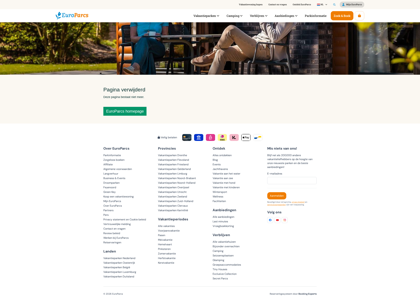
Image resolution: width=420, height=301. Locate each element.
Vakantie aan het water (226, 173)
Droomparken (111, 182)
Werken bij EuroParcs (116, 238)
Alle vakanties (166, 226)
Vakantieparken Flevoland (173, 160)
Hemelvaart (165, 244)
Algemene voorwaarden (117, 169)
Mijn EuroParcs (112, 201)
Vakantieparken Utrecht (172, 192)
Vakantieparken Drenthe (172, 155)
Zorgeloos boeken (114, 160)
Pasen (161, 235)
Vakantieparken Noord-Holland (176, 182)
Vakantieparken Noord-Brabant (177, 178)
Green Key (109, 192)
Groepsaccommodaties (227, 264)
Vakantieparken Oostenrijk (119, 262)
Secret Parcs (220, 278)
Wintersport (220, 192)
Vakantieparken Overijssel (173, 187)
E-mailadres (274, 173)
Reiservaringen (112, 242)
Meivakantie (165, 240)
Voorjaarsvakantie (169, 230)
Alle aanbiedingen (223, 217)
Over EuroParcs (112, 205)
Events (217, 164)
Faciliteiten (219, 201)
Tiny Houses (220, 269)
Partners (108, 210)
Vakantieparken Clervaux (173, 205)
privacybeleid (298, 202)
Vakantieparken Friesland (173, 164)
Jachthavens (220, 169)
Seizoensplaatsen (223, 255)
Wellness (218, 196)
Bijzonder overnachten (226, 246)
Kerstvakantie (166, 262)
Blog (215, 160)
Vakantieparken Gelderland (174, 169)
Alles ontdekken (222, 155)
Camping (218, 251)
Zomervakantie (167, 253)
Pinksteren (164, 249)
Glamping (218, 260)
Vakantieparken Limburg (172, 173)
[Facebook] (270, 220)
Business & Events (114, 178)
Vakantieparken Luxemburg (119, 272)
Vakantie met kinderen (226, 187)
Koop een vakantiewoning (118, 196)
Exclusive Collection (225, 274)
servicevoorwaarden (276, 204)
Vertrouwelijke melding (117, 224)
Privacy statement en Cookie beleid (124, 219)
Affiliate (108, 164)
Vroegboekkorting (223, 226)
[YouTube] (277, 220)
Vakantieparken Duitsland (118, 276)
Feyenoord (109, 187)
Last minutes (220, 221)
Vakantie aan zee (223, 178)
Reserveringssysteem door (293, 293)
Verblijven (221, 235)
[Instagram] (285, 220)
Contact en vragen (114, 228)
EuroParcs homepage (125, 111)
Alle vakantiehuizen (224, 241)
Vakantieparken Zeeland (172, 196)
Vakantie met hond (224, 182)
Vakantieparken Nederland (119, 258)
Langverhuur (110, 173)
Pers (106, 215)
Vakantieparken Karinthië (173, 210)
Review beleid (111, 233)
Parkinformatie (112, 155)
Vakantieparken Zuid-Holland (175, 201)
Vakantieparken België (116, 267)
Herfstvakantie (167, 258)
